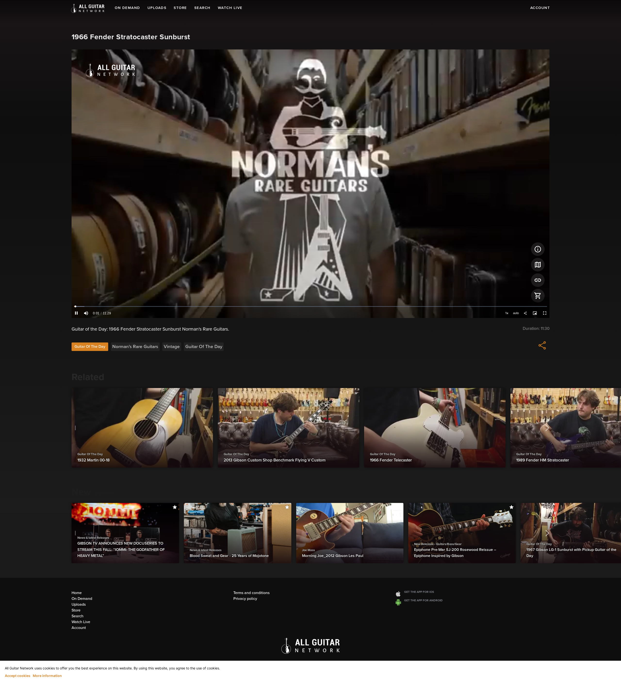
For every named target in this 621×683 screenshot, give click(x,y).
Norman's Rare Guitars (135, 346)
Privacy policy (245, 598)
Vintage (172, 346)
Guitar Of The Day (89, 346)
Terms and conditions (251, 592)
